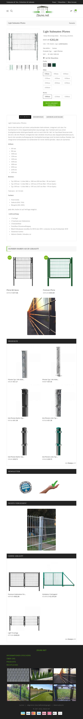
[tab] (25, 117)
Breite (45, 93)
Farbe (45, 61)
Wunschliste (62, 2)
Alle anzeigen (70, 463)
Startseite (72, 23)
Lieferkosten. (63, 44)
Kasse (54, 2)
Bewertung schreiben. (66, 36)
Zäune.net (41, 650)
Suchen (21, 705)
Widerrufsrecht (59, 705)
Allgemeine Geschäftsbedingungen (39, 705)
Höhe (44, 70)
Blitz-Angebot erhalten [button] (52, 104)
